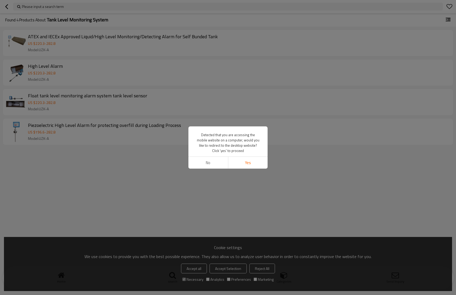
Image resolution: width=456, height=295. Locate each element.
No (208, 163)
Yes (248, 163)
